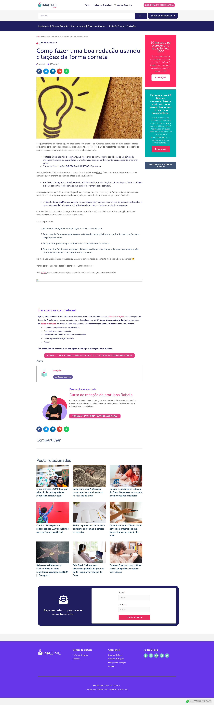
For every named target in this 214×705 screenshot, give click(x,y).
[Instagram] (151, 655)
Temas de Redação (123, 5)
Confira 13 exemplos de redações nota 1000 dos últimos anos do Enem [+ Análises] (52, 528)
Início (38, 36)
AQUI (44, 272)
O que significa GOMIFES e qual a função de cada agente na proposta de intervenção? (52, 492)
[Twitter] (167, 655)
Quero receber (134, 617)
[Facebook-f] (146, 655)
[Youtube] (156, 655)
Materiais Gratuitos (102, 5)
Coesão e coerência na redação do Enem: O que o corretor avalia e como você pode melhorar (126, 492)
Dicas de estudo (78, 26)
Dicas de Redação (60, 26)
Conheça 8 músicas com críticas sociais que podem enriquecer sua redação (125, 568)
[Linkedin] (162, 655)
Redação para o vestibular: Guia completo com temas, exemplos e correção (89, 528)
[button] (39, 71)
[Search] (141, 16)
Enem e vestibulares (97, 26)
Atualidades (43, 26)
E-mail (121, 604)
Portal (87, 5)
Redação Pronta (116, 26)
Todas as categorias (162, 15)
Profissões (131, 26)
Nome (121, 592)
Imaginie (57, 370)
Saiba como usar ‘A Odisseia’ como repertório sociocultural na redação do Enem (88, 492)
